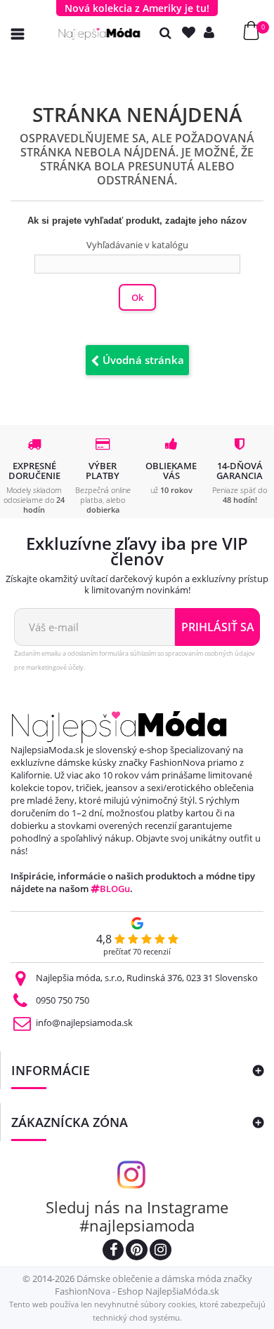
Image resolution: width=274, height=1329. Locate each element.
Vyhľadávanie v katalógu (137, 244)
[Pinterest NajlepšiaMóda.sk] (137, 1251)
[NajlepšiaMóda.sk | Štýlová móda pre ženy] (99, 34)
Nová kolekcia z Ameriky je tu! (137, 8)
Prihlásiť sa (217, 627)
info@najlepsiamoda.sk (84, 1022)
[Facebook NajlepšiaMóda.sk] (113, 1251)
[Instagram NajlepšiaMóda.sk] (160, 1251)
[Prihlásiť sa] (212, 32)
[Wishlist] (192, 32)
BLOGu (115, 888)
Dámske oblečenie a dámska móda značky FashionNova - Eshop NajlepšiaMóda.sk (153, 1284)
